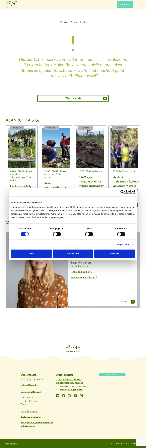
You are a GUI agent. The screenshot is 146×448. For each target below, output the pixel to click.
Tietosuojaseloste (30, 416)
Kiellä (31, 253)
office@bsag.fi (28, 385)
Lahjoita (124, 4)
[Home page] (73, 348)
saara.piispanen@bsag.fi (84, 277)
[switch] (57, 234)
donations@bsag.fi (31, 391)
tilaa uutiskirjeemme (71, 389)
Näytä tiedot (123, 244)
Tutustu (125, 301)
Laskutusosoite (29, 411)
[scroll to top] (137, 435)
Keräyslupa (12, 443)
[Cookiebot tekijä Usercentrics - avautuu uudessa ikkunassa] (122, 192)
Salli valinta (73, 253)
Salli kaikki (115, 253)
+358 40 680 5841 (81, 272)
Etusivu (64, 22)
